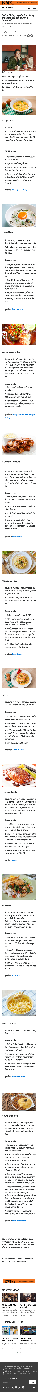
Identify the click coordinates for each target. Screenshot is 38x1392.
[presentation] (3, 1298)
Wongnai (15, 860)
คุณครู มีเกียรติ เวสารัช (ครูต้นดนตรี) (20, 416)
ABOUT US (5, 1387)
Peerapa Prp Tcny (19, 189)
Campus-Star (17, 749)
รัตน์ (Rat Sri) (17, 309)
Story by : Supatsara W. (9, 31)
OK (33, 1382)
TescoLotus (17, 536)
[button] (17, 1352)
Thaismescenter (19, 1076)
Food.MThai (17, 975)
